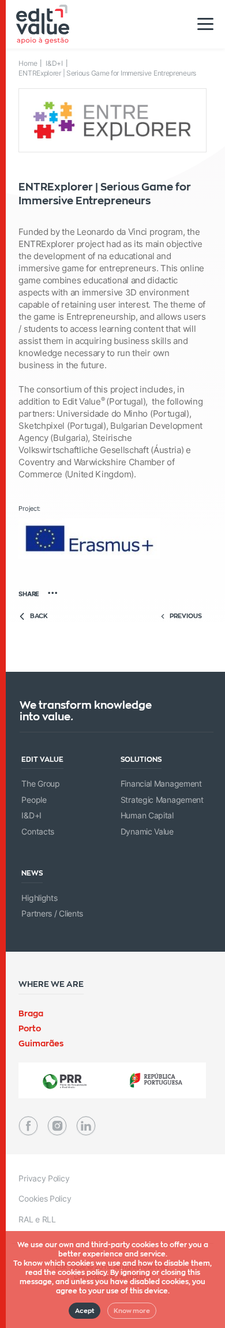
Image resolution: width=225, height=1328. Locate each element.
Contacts (37, 831)
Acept (84, 1310)
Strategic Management (162, 800)
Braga (30, 1013)
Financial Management (161, 783)
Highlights (39, 898)
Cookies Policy (44, 1198)
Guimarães (40, 1043)
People (33, 800)
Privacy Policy (43, 1178)
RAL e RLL (36, 1219)
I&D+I (54, 63)
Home (27, 63)
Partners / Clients (52, 913)
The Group (40, 783)
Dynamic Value (147, 831)
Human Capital (147, 815)
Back (39, 615)
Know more (132, 1310)
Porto (29, 1028)
